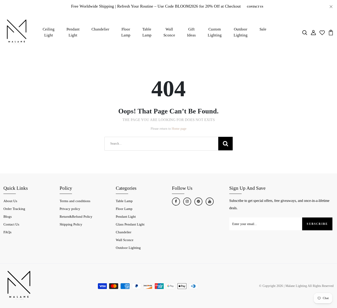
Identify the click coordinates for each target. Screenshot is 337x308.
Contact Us (255, 6)
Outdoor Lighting (241, 32)
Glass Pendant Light (130, 224)
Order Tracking (14, 209)
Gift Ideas (191, 32)
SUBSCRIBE (317, 224)
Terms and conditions (75, 201)
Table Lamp (147, 32)
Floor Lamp (125, 32)
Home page (179, 128)
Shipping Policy (71, 224)
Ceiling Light (49, 32)
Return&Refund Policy (76, 216)
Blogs (7, 216)
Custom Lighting (215, 32)
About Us (10, 201)
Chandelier (100, 29)
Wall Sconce (169, 32)
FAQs (7, 232)
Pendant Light (73, 32)
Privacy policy (70, 209)
